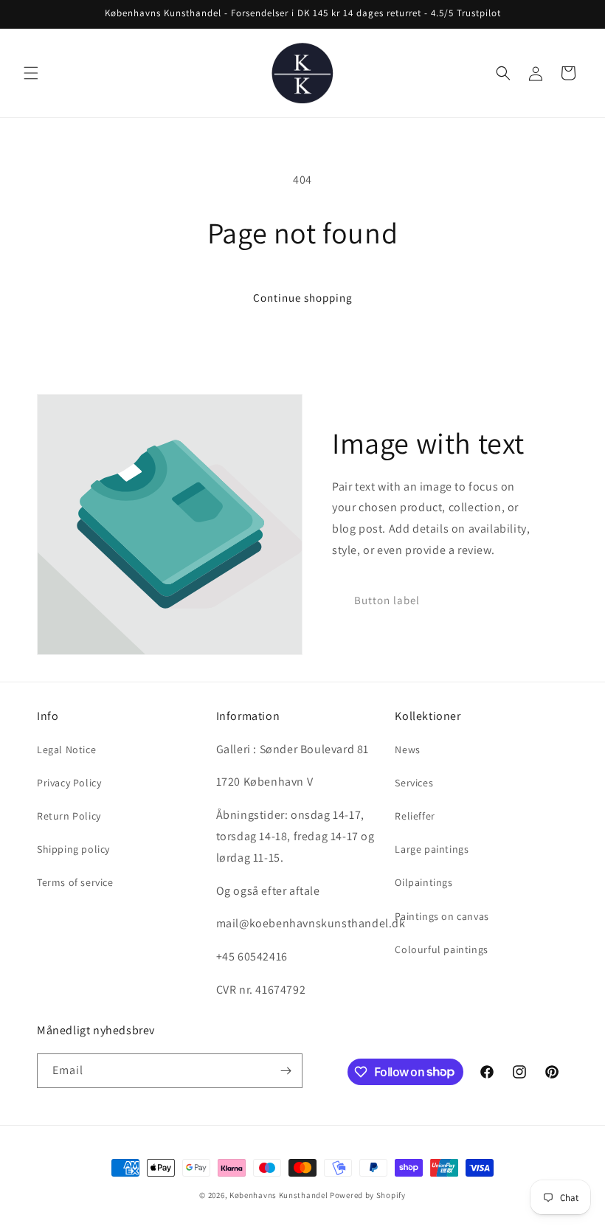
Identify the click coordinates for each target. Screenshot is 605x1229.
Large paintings (432, 849)
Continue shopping (303, 298)
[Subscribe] (285, 1070)
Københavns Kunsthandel (278, 1195)
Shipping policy (73, 849)
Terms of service (75, 882)
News (407, 749)
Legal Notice (66, 749)
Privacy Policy (69, 782)
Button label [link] (387, 600)
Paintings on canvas (441, 916)
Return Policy (69, 816)
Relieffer (415, 816)
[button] (31, 73)
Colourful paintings (441, 949)
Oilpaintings (423, 882)
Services (414, 782)
